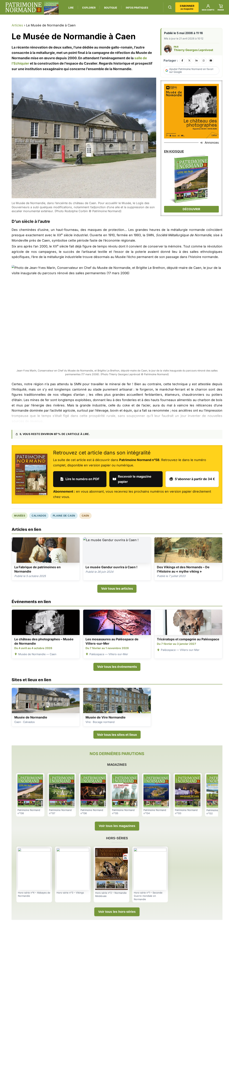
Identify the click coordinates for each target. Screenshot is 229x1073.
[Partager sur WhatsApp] (204, 61)
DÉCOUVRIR (191, 209)
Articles (17, 25)
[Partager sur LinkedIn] (196, 61)
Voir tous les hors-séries (117, 911)
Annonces (212, 142)
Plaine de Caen (64, 515)
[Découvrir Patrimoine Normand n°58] (31, 474)
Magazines (117, 764)
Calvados (39, 515)
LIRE (71, 7)
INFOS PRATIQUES (137, 7)
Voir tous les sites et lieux (117, 735)
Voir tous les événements (117, 667)
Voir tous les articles (117, 588)
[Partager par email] (211, 61)
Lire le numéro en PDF (82, 479)
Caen (85, 515)
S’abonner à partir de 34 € (195, 479)
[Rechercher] (170, 7)
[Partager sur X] (189, 61)
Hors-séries (117, 838)
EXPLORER (89, 7)
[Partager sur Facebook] (182, 61)
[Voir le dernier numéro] (51, 8)
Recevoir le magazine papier (134, 479)
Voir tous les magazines (117, 826)
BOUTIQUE (110, 7)
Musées (19, 515)
